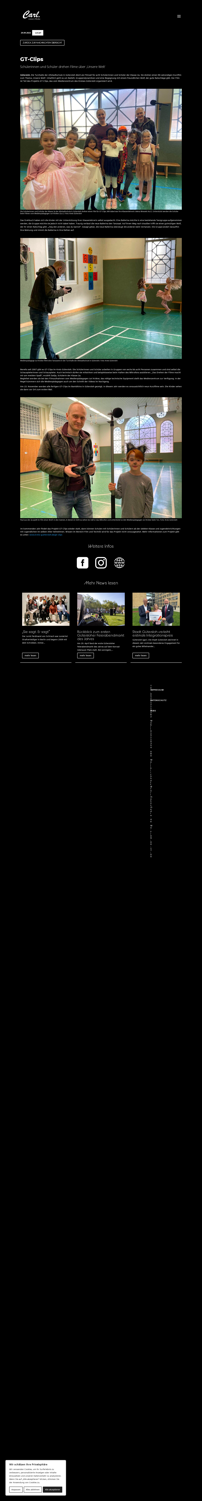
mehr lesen (30, 655)
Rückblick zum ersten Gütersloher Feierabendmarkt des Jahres (100, 635)
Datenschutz (158, 700)
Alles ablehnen (33, 1489)
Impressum (157, 690)
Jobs (153, 711)
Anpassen (15, 1489)
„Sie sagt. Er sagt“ (36, 632)
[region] (35, 1478)
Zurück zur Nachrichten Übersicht (42, 42)
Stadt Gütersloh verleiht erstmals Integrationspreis (152, 633)
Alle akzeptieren (52, 1489)
